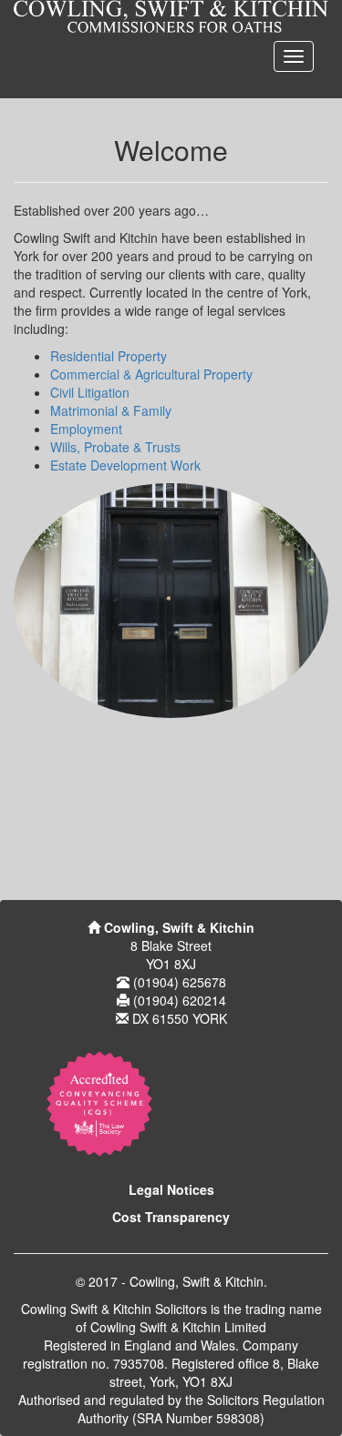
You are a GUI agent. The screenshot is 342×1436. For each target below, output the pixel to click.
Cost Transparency (171, 1217)
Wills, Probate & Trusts (115, 447)
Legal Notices (171, 1189)
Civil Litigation (90, 392)
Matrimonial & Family (110, 410)
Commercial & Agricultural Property (151, 374)
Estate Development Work (125, 465)
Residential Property (108, 356)
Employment (86, 429)
